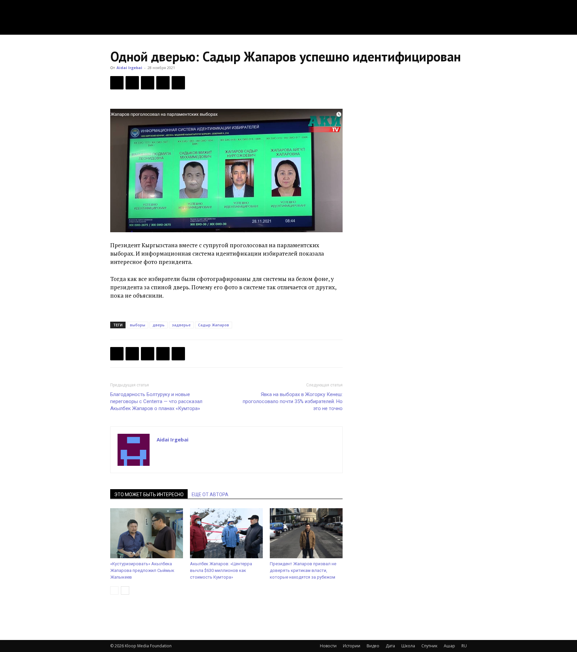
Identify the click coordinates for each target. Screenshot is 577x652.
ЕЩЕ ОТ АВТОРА (210, 494)
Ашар (449, 646)
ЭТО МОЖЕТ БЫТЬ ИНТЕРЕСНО (149, 494)
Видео (373, 646)
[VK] (147, 82)
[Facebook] (117, 82)
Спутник (429, 646)
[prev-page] (114, 590)
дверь (159, 324)
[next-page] (125, 590)
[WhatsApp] (178, 82)
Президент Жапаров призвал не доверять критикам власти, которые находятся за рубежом (303, 570)
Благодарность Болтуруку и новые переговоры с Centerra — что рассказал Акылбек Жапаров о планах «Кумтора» (156, 401)
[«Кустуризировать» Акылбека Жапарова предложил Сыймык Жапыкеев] (146, 533)
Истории (351, 646)
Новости (328, 646)
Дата (390, 646)
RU (464, 646)
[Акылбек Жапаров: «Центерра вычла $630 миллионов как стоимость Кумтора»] (226, 533)
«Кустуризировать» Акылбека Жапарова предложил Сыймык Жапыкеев (142, 570)
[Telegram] (163, 82)
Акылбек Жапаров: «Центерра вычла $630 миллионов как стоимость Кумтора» (221, 570)
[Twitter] (132, 82)
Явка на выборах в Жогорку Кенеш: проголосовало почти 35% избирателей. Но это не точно (293, 401)
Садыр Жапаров (213, 324)
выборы (137, 324)
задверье (181, 324)
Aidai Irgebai (129, 67)
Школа (408, 646)
